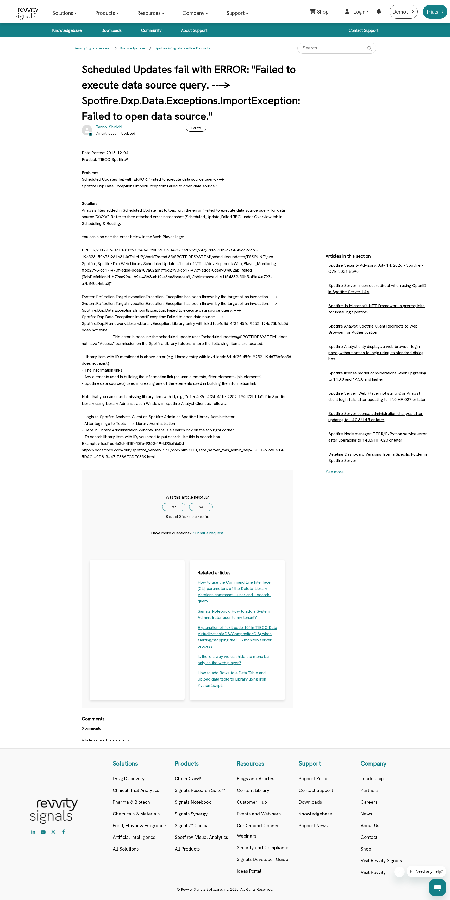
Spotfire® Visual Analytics (201, 837)
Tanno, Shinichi (109, 127)
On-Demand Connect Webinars (259, 830)
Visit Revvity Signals (381, 861)
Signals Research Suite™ (200, 790)
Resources (149, 13)
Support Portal (314, 779)
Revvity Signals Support (92, 48)
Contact (369, 837)
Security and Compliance (263, 848)
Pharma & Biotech (131, 802)
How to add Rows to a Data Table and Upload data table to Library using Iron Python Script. (232, 679)
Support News (313, 825)
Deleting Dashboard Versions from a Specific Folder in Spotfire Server (377, 457)
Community (151, 30)
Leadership (372, 779)
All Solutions (126, 849)
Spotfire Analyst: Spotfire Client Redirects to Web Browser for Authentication (373, 329)
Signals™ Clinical (192, 825)
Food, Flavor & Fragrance (139, 825)
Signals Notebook (193, 802)
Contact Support (363, 30)
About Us (370, 825)
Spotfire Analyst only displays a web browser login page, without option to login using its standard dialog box (376, 353)
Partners (369, 790)
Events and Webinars (259, 814)
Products (105, 13)
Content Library (253, 790)
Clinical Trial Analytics (136, 790)
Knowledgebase (67, 30)
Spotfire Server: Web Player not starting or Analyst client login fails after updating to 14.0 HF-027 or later (377, 396)
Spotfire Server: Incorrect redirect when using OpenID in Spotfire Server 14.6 (377, 288)
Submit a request (208, 533)
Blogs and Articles (255, 779)
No (201, 507)
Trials (432, 11)
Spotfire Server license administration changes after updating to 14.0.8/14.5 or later (375, 417)
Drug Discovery (129, 779)
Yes (173, 507)
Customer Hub (252, 802)
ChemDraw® (188, 779)
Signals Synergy (191, 814)
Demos (400, 11)
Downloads (111, 30)
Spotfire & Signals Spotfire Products (182, 48)
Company (193, 13)
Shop (366, 849)
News (366, 814)
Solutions (62, 13)
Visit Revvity (373, 872)
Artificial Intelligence (134, 837)
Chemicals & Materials (136, 814)
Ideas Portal (249, 871)
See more (335, 472)
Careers (369, 802)
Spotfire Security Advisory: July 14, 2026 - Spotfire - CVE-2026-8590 (375, 268)
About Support (194, 30)
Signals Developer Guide (262, 859)
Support (235, 13)
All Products (187, 849)
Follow (196, 128)
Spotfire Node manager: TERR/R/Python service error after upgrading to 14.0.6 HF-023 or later (377, 437)
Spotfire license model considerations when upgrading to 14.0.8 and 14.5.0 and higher (377, 376)
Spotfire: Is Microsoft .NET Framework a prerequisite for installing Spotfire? (376, 309)
